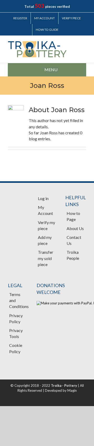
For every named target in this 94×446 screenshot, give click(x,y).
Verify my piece (46, 225)
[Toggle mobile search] (84, 43)
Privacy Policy (16, 318)
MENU (50, 69)
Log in (43, 198)
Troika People (73, 255)
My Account (45, 210)
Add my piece (45, 240)
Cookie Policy (15, 348)
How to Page (73, 216)
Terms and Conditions (18, 300)
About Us (75, 228)
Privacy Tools (16, 333)
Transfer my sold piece (45, 258)
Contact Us (74, 240)
